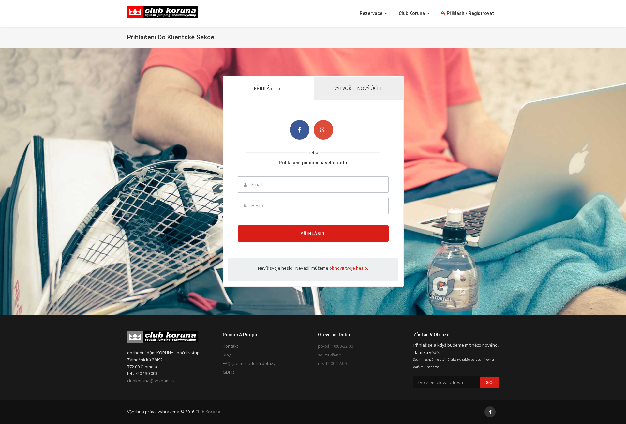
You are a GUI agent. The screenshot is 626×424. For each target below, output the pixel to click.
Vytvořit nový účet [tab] (358, 88)
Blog (227, 355)
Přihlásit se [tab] (268, 88)
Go (489, 382)
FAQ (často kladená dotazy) (249, 363)
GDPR (228, 372)
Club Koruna (207, 412)
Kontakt (230, 346)
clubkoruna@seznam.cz (151, 381)
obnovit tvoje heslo (348, 268)
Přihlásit (313, 233)
